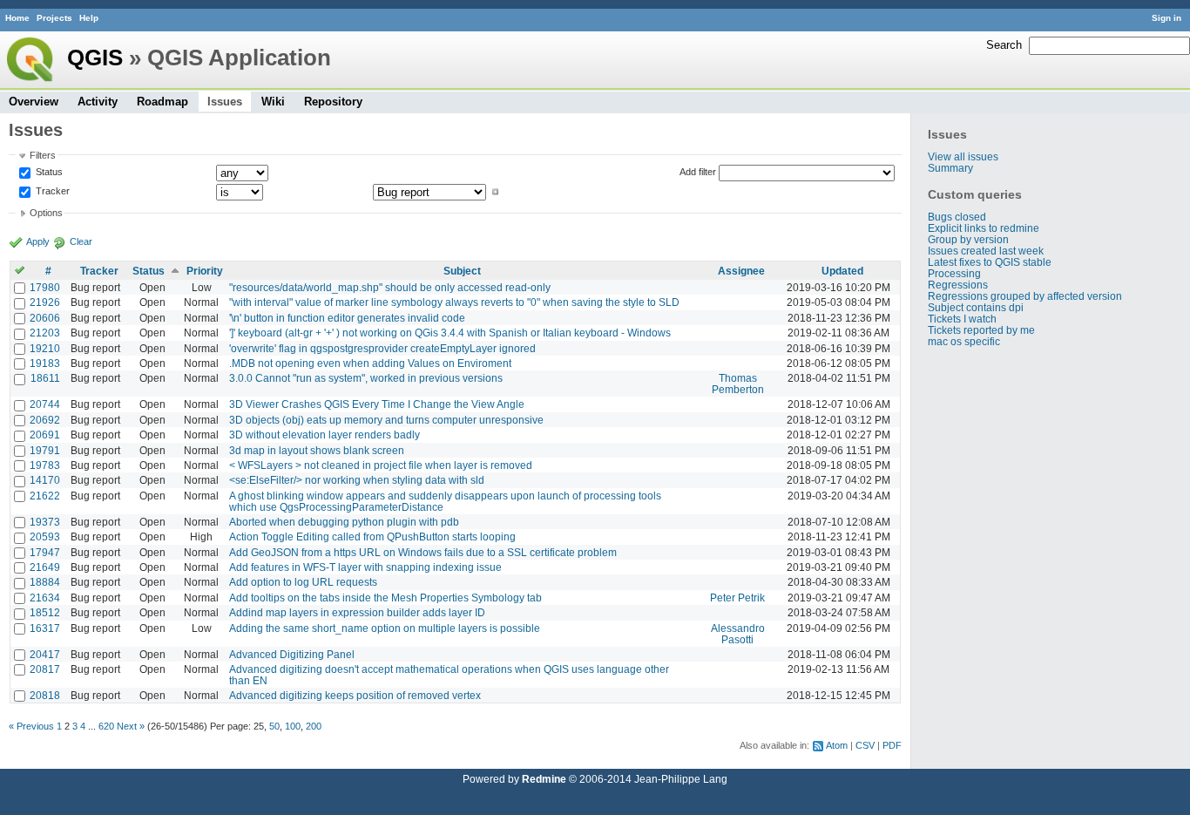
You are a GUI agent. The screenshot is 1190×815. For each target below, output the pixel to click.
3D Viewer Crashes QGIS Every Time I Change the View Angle (376, 404)
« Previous (31, 726)
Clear (81, 241)
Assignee (741, 270)
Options (46, 212)
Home (17, 18)
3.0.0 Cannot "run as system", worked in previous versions (366, 378)
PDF (892, 745)
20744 (45, 404)
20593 (45, 536)
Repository (333, 101)
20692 (45, 419)
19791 (45, 450)
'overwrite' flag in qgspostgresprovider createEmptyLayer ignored (382, 348)
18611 (45, 378)
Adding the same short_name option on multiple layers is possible (384, 628)
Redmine (544, 778)
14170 (45, 480)
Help (88, 18)
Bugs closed (957, 216)
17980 (45, 287)
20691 (45, 434)
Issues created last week (986, 250)
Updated (842, 270)
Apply (38, 241)
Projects (54, 18)
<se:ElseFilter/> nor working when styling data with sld (356, 480)
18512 (45, 612)
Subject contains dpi (976, 307)
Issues (224, 101)
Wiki (273, 101)
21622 (45, 495)
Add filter (698, 171)
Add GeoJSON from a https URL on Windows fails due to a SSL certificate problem (423, 552)
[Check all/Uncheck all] (19, 270)
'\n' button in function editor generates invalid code (347, 317)
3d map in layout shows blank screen (316, 450)
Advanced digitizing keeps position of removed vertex (355, 695)
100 (293, 726)
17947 (45, 552)
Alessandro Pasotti (738, 633)
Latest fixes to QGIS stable (989, 262)
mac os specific (964, 341)
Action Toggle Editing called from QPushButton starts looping (372, 536)
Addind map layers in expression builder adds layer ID (357, 612)
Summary (950, 167)
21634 (45, 597)
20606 (45, 317)
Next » (131, 726)
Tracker (51, 192)
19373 (45, 521)
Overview (33, 101)
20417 (45, 654)
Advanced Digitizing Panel (292, 654)
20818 (45, 695)
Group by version (968, 239)
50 (274, 726)
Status (48, 171)
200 (313, 726)
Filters (43, 155)
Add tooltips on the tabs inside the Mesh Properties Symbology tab (385, 597)
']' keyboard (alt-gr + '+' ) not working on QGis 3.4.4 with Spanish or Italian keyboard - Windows (450, 332)
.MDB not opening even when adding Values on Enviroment (370, 363)
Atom (837, 745)
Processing (954, 273)
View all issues (963, 156)
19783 (45, 465)
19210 (45, 348)
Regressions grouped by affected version (1025, 296)
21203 (45, 332)
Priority (204, 270)
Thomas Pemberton (738, 383)
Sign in (1166, 18)
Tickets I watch (962, 318)
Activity (98, 101)
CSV (865, 745)
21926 (45, 302)
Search (1004, 44)
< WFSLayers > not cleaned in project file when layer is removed (380, 465)
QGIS (95, 57)
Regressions (958, 284)
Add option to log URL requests (303, 581)
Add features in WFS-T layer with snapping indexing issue (365, 567)
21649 (45, 567)
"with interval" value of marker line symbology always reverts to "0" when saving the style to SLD (454, 302)
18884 (45, 581)
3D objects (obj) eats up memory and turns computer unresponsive (386, 419)
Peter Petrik (737, 597)
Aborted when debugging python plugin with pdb (344, 521)
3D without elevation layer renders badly (324, 434)
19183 (45, 363)
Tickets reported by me (981, 330)
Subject (462, 270)
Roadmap (162, 101)
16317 (45, 628)
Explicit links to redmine (983, 228)
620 (106, 726)
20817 (45, 669)
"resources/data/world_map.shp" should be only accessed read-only (390, 287)
